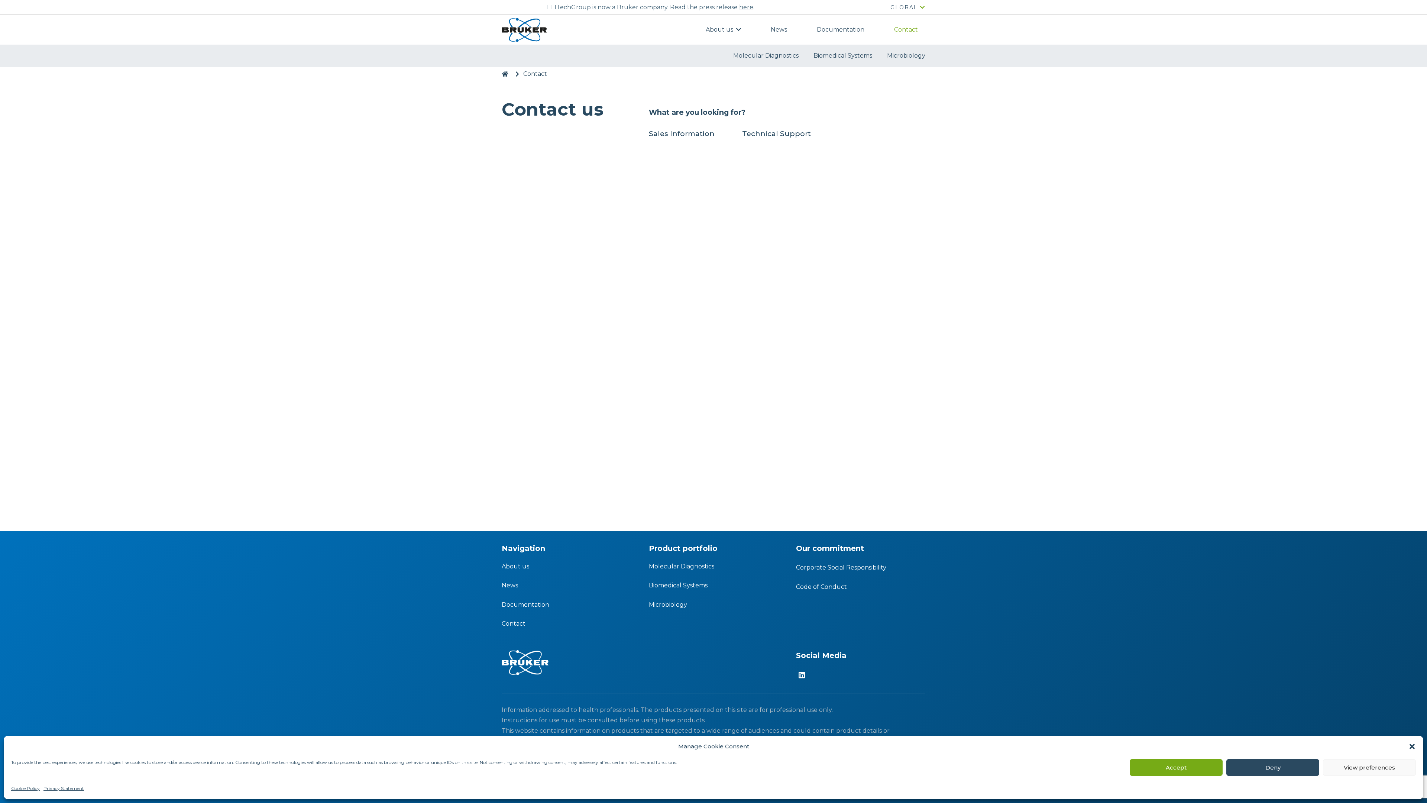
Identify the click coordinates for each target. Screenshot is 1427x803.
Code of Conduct (821, 586)
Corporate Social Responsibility (841, 567)
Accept (1176, 767)
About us (515, 566)
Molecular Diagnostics (681, 566)
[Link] (524, 30)
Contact (513, 623)
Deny (1273, 767)
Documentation (525, 604)
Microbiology (668, 604)
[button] (1412, 746)
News (510, 585)
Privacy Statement (63, 788)
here (746, 7)
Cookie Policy (25, 788)
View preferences (1369, 767)
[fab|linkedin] (802, 675)
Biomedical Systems (678, 585)
